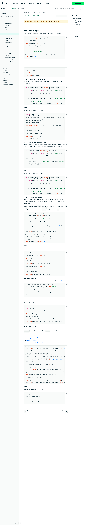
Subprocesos (9, 40)
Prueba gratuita (78, 3)
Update (8, 33)
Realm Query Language (8, 84)
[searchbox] (67, 8)
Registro (6, 51)
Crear (7, 29)
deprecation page (51, 21)
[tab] (14, 8)
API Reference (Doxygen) (10, 57)
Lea (7, 31)
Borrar (7, 36)
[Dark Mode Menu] (83, 8)
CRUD (44, 12)
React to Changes (8, 42)
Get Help (5, 88)
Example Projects (6, 86)
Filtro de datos (9, 38)
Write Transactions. (43, 27)
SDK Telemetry (8, 53)
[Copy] (66, 37)
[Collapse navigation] (19, 523)
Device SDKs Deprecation (8, 18)
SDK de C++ (39, 12)
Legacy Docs (33, 12)
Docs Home (26, 12)
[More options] (66, 16)
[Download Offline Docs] (16, 523)
